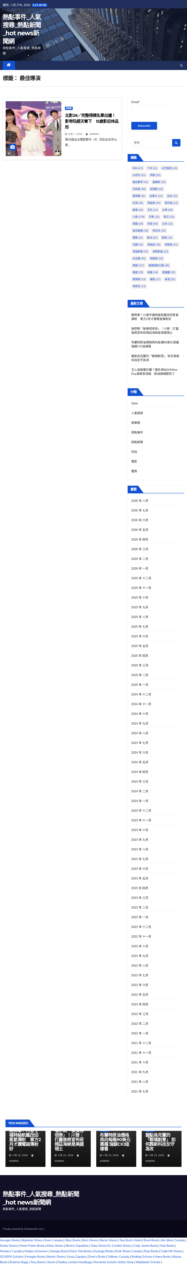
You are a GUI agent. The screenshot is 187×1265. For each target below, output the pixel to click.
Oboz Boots (72, 1240)
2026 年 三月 (139, 549)
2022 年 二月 (139, 1023)
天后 (152, 209)
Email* (135, 102)
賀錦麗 (168, 272)
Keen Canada (54, 1240)
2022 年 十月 (139, 946)
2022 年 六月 (139, 985)
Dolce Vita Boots (80, 1251)
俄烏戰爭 (140, 182)
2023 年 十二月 (141, 810)
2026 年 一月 (139, 568)
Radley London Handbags (75, 1262)
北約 (172, 195)
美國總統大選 (158, 265)
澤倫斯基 (140, 251)
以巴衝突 (169, 168)
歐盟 (167, 237)
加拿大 (156, 195)
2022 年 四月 (139, 1004)
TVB (152, 168)
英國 (152, 272)
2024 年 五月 (139, 762)
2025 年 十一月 (141, 587)
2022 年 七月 (139, 975)
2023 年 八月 (139, 849)
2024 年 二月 (139, 791)
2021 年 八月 (139, 1081)
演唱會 (171, 244)
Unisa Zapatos (76, 1256)
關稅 (155, 279)
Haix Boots (167, 1245)
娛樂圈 (69, 108)
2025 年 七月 (139, 626)
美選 (138, 272)
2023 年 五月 (139, 878)
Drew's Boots (96, 1256)
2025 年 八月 (139, 617)
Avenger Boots (9, 1240)
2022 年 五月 (139, 994)
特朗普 (156, 258)
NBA (138, 168)
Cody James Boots (145, 1245)
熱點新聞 (137, 442)
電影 (134, 461)
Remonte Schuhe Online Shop (114, 1262)
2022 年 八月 (139, 965)
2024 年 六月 (139, 752)
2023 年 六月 (139, 868)
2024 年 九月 (139, 723)
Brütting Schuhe (141, 1256)
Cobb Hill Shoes (171, 1251)
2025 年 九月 (139, 607)
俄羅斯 (159, 182)
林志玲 (159, 230)
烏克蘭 (139, 258)
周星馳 (154, 202)
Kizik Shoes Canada (128, 1251)
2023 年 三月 (139, 897)
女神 (167, 209)
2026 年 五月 (139, 529)
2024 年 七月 (139, 742)
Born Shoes (90, 1240)
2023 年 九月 (139, 839)
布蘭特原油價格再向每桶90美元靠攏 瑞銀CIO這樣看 (115, 1141)
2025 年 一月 (139, 684)
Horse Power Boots (32, 1245)
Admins (94, 134)
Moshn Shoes (56, 1256)
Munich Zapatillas (77, 1245)
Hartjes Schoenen (36, 1251)
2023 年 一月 (139, 917)
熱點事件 (137, 432)
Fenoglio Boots (35, 1256)
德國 (138, 223)
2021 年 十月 (139, 1062)
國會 (138, 209)
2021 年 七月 (139, 1091)
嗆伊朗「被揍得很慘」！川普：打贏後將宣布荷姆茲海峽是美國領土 (69, 1139)
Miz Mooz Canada (173, 1240)
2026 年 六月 (139, 520)
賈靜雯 (139, 279)
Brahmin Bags (19, 1262)
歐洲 (152, 237)
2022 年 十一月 (141, 936)
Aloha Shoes (55, 1245)
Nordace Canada (11, 1251)
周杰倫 (171, 202)
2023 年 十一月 (141, 820)
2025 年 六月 (139, 636)
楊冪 (138, 237)
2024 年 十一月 (141, 704)
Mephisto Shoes (31, 1240)
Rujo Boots (151, 1251)
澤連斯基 (160, 251)
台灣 (138, 202)
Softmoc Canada (118, 1256)
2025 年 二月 (139, 675)
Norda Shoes (8, 1245)
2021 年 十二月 (141, 1043)
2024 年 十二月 (141, 694)
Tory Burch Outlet (130, 1240)
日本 (167, 223)
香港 (170, 279)
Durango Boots (103, 1251)
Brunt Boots (151, 1240)
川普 (139, 216)
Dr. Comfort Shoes (119, 1245)
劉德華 (139, 195)
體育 (134, 471)
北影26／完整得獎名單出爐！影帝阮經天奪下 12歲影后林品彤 (92, 121)
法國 (138, 244)
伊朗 (155, 175)
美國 (138, 265)
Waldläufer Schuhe (148, 1262)
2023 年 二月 (139, 907)
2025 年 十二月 (141, 578)
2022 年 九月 (139, 955)
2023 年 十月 (139, 830)
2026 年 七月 (139, 510)
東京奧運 (140, 230)
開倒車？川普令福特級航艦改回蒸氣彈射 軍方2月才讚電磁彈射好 (25, 1139)
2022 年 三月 (139, 1014)
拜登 (152, 223)
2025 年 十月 (139, 597)
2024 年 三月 (139, 781)
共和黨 (139, 188)
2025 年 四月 (139, 655)
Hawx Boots (162, 1256)
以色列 (139, 175)
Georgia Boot (58, 1251)
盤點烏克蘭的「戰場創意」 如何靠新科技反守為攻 (160, 1141)
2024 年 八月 (139, 733)
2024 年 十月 (139, 713)
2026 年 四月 (139, 539)
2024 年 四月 (139, 771)
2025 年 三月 (139, 665)
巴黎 (154, 216)
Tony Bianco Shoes (43, 1262)
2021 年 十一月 (141, 1052)
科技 (134, 451)
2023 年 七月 (139, 859)
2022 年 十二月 (141, 926)
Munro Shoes (108, 1240)
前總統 (156, 188)
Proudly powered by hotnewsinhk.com (23, 1229)
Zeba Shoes (99, 1245)
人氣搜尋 (137, 413)
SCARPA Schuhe (11, 1256)
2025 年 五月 (139, 646)
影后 (169, 216)
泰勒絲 (154, 244)
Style (134, 403)
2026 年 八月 (139, 500)
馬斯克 (139, 286)
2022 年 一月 (139, 1033)
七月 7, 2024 (75, 134)
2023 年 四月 (139, 888)
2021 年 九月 (139, 1072)
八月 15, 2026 (20, 1155)
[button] (181, 65)
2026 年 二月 (139, 558)
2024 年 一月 (139, 801)
